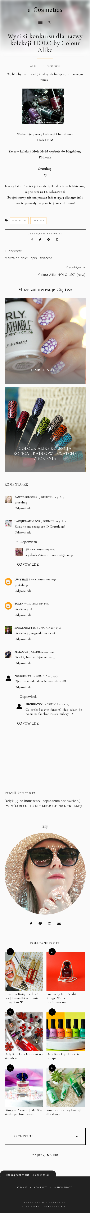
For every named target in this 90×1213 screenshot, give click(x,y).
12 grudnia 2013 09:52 (46, 675)
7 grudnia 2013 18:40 (53, 521)
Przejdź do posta (45, 378)
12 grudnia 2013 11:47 (56, 704)
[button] (22, 19)
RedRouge (21, 651)
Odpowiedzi (29, 542)
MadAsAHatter (25, 627)
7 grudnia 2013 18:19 (51, 497)
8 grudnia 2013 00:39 (42, 549)
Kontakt (40, 1187)
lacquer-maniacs (27, 521)
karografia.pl (56, 1207)
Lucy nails (22, 579)
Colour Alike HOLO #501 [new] (62, 275)
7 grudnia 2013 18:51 (43, 579)
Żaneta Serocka (26, 497)
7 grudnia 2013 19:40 (49, 627)
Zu (27, 549)
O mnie (22, 1187)
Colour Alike (19, 221)
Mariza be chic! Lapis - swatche (29, 258)
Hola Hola (38, 221)
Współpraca (63, 1187)
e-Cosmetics (45, 9)
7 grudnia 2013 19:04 (36, 603)
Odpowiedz (23, 508)
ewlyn (19, 603)
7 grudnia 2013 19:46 (41, 651)
